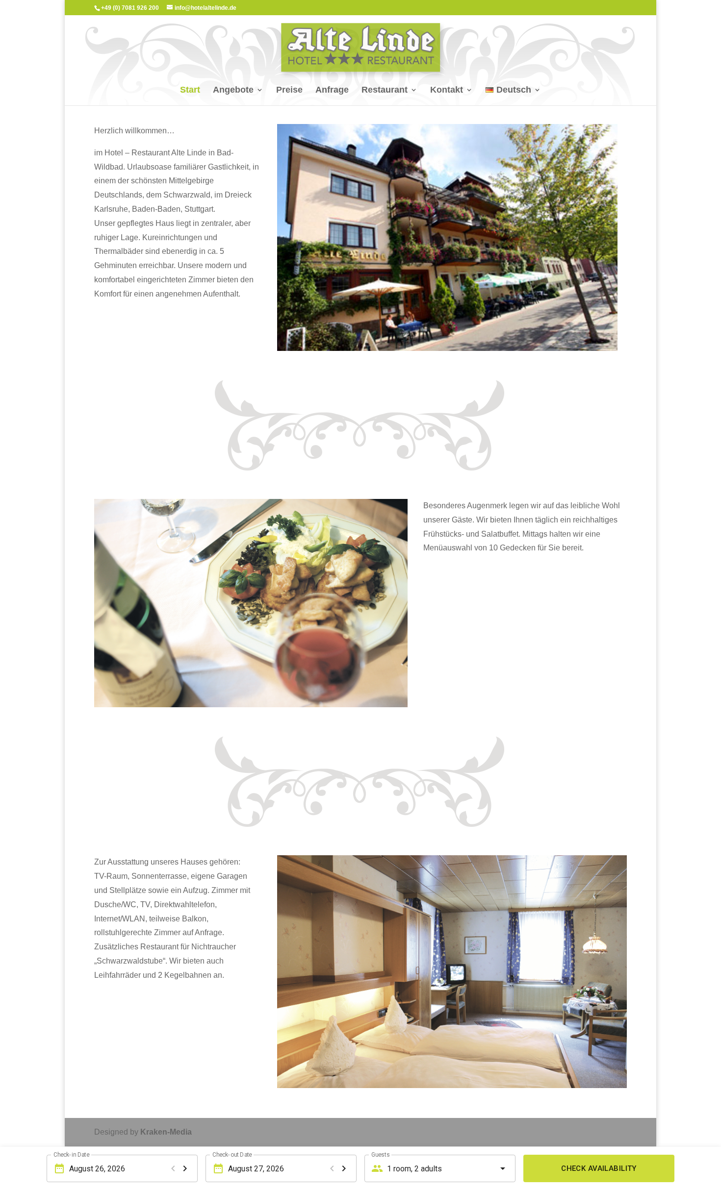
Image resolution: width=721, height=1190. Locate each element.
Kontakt (446, 90)
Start (190, 90)
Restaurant (384, 90)
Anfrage (332, 90)
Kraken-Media (166, 1132)
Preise (289, 90)
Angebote (233, 90)
